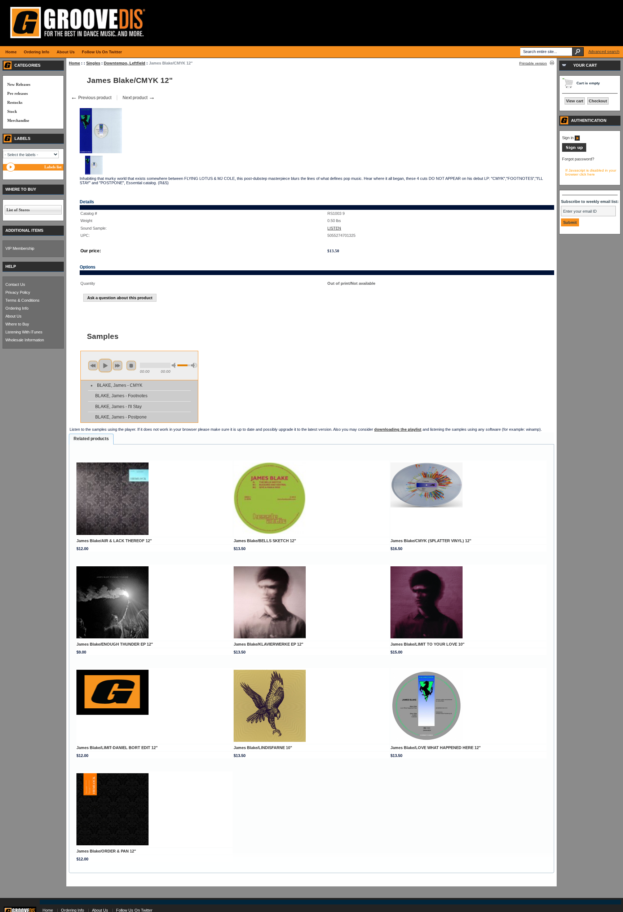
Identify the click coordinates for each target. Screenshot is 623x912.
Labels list (53, 167)
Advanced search (603, 51)
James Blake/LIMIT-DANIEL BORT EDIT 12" (117, 747)
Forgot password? (578, 159)
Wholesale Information (24, 340)
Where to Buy (17, 324)
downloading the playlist (397, 429)
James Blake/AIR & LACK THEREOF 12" (114, 541)
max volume (194, 365)
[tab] (91, 439)
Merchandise (18, 120)
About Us (13, 316)
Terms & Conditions (22, 300)
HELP (10, 266)
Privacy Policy (17, 292)
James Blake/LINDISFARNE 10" (263, 747)
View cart (574, 101)
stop (131, 365)
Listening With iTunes (24, 332)
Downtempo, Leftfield (124, 63)
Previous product (91, 97)
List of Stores (18, 210)
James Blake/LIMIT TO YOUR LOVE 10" (427, 644)
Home (74, 63)
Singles (93, 63)
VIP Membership (19, 248)
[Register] (574, 150)
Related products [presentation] (91, 438)
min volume (175, 365)
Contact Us (15, 284)
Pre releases (17, 93)
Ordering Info (16, 308)
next (117, 365)
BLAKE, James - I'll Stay (118, 406)
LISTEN (334, 228)
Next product (139, 97)
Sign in (568, 138)
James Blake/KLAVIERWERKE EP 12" (268, 644)
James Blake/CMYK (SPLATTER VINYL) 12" (430, 541)
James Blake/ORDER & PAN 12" (106, 851)
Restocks (14, 102)
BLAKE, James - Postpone (121, 417)
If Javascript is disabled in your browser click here (590, 172)
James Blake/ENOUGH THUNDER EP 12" (114, 644)
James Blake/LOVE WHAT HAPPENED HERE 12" (435, 747)
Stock (12, 111)
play (105, 365)
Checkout (598, 101)
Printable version (533, 63)
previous (93, 365)
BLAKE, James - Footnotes (121, 395)
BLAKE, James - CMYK (119, 385)
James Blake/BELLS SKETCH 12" (265, 541)
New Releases (18, 84)
